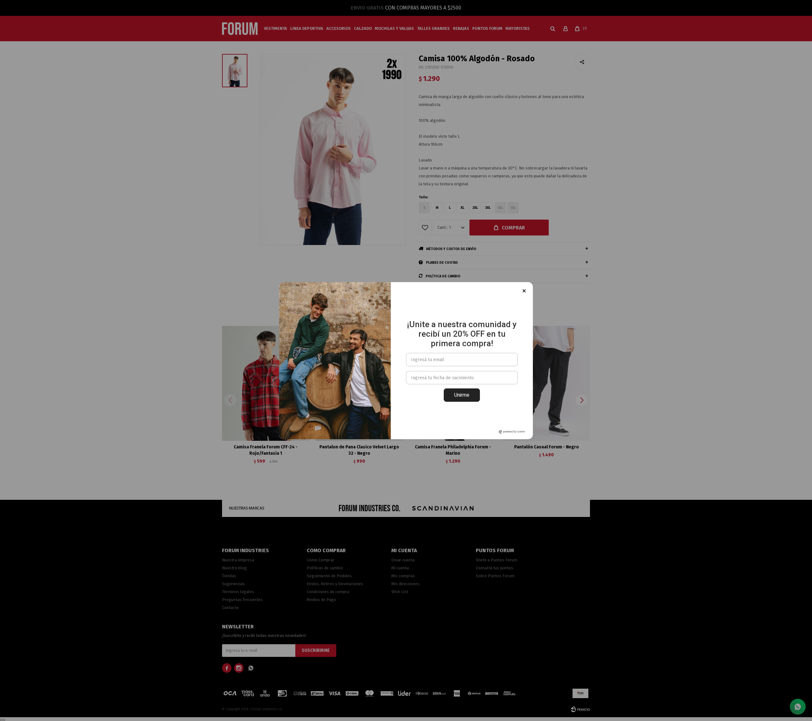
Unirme (461, 395)
